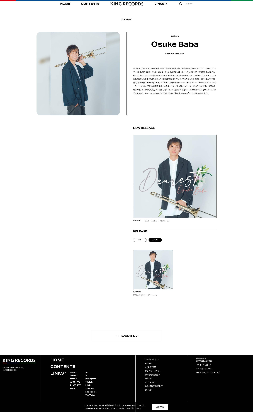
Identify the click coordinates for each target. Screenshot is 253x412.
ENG (191, 4)
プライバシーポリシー (153, 371)
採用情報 (148, 363)
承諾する (160, 407)
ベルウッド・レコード (203, 365)
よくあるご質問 (150, 367)
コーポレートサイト (152, 360)
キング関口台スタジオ (204, 369)
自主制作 (148, 378)
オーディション (150, 382)
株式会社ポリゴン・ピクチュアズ (208, 372)
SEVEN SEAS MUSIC (204, 361)
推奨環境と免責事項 (152, 375)
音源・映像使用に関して (154, 386)
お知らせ (148, 390)
